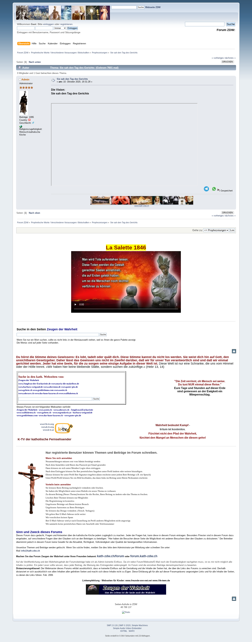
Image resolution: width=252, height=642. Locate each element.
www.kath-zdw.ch (141, 206)
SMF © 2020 (125, 625)
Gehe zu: (197, 230)
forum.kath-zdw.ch (143, 556)
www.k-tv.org (47, 427)
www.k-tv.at (48, 430)
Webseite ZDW (152, 7)
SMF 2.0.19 (112, 625)
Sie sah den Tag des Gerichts (72, 79)
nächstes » (230, 58)
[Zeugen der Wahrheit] (20, 127)
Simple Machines (140, 625)
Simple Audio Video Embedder (127, 628)
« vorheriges (218, 58)
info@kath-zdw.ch (30, 550)
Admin (25, 79)
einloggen (48, 24)
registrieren (66, 24)
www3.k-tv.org (47, 424)
